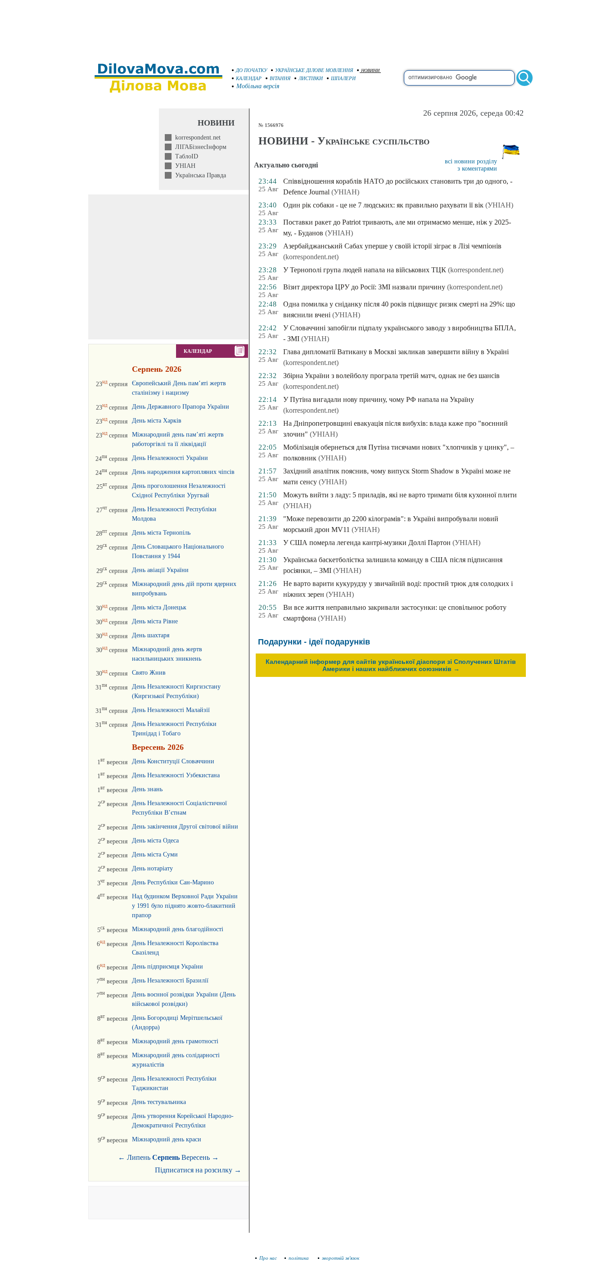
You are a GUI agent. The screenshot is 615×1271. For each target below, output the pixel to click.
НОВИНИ (370, 70)
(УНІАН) (345, 192)
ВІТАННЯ (280, 78)
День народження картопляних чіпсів (183, 472)
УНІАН (183, 165)
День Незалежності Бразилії (170, 980)
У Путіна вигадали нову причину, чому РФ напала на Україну (378, 399)
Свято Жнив (149, 672)
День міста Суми (155, 854)
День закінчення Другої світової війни (185, 826)
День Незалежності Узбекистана (176, 775)
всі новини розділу (471, 161)
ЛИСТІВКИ (310, 78)
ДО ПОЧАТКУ (251, 70)
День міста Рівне (155, 621)
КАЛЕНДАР (249, 78)
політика (299, 1258)
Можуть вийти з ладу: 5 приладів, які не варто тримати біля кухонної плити (400, 495)
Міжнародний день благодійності (177, 929)
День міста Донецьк (159, 607)
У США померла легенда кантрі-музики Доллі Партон (367, 542)
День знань (147, 789)
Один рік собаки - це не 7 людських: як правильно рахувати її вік (383, 205)
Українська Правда (199, 175)
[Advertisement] (307, 27)
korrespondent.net (196, 137)
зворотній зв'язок (341, 1258)
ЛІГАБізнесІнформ (199, 147)
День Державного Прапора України (180, 406)
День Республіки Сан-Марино (173, 882)
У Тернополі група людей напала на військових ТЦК (364, 270)
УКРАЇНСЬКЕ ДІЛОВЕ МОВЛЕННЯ (314, 70)
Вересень (195, 1157)
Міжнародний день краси (166, 1139)
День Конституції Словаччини (173, 761)
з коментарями (477, 168)
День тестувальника (159, 1102)
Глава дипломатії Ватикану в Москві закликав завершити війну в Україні (396, 352)
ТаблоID (185, 156)
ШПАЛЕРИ (343, 78)
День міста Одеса (155, 840)
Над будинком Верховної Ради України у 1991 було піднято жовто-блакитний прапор (185, 906)
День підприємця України (167, 966)
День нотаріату (152, 868)
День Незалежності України (170, 458)
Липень (138, 1157)
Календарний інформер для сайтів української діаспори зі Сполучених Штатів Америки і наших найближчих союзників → (391, 665)
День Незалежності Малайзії (171, 710)
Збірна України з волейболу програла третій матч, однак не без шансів (391, 375)
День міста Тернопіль (161, 532)
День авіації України (160, 570)
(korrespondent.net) (311, 257)
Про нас (268, 1258)
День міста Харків (156, 420)
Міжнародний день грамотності (175, 1041)
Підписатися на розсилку (198, 1170)
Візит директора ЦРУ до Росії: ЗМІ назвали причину (364, 287)
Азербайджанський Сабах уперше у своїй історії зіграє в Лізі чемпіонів (392, 246)
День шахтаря (150, 635)
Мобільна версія (258, 86)
